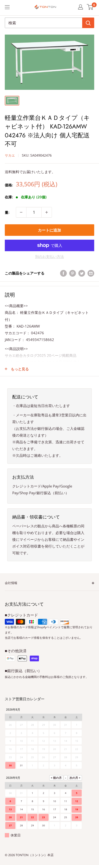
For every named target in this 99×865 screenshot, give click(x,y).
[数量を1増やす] (47, 212)
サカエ (10, 155)
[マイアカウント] (80, 7)
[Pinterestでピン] (72, 273)
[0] (90, 7)
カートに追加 (49, 230)
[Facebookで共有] (63, 273)
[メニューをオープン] (7, 7)
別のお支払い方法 (49, 256)
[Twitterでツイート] (81, 273)
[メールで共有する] (90, 273)
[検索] (88, 23)
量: (7, 212)
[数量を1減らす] (21, 212)
